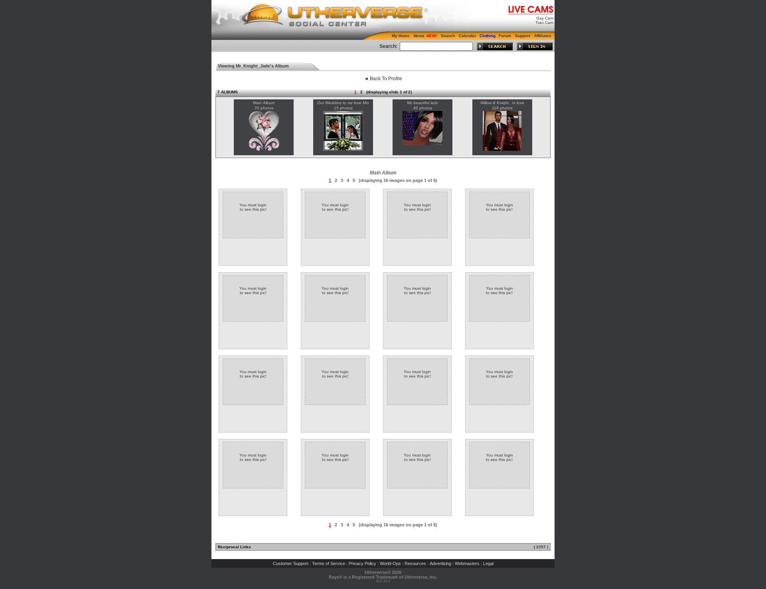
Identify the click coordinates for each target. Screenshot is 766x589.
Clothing (488, 36)
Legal (488, 563)
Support (522, 36)
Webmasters (467, 563)
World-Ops (390, 563)
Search (448, 36)
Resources (415, 563)
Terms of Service (328, 563)
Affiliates (542, 36)
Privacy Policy (362, 563)
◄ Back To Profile (383, 78)
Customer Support (290, 563)
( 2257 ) (541, 547)
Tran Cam (544, 22)
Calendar (467, 36)
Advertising (440, 563)
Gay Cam (544, 18)
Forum (505, 36)
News (419, 36)
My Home (401, 36)
